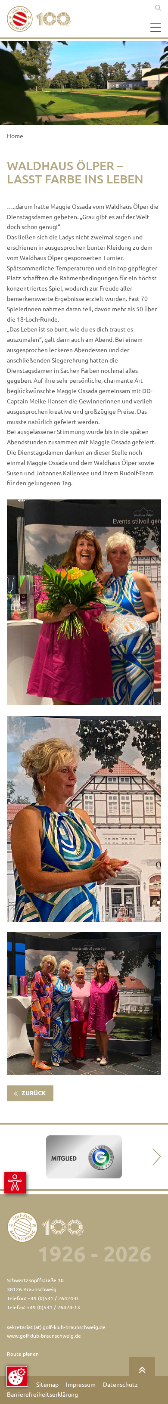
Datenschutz (120, 1384)
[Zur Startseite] (41, 19)
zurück (33, 1093)
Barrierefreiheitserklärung (42, 1394)
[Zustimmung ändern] (16, 1376)
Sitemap (47, 1384)
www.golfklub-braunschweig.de (44, 1336)
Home (15, 136)
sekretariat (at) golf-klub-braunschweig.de (56, 1327)
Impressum (81, 1384)
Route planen (23, 1354)
